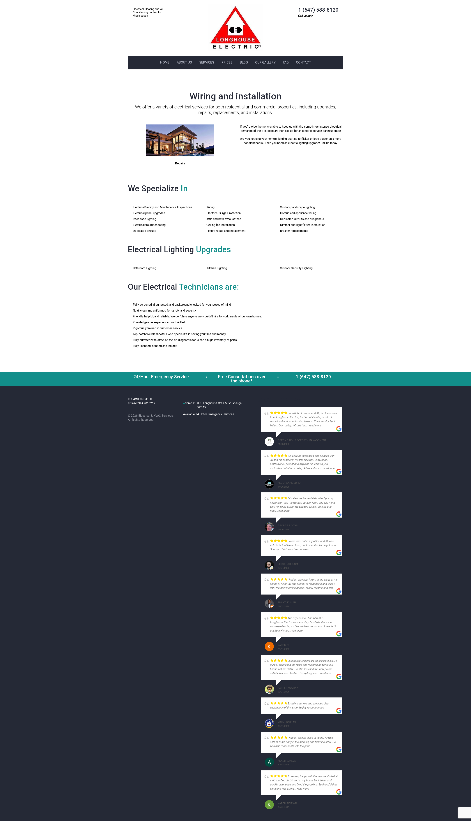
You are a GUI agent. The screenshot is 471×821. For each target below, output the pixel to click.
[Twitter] (138, 429)
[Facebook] (131, 429)
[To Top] (459, 809)
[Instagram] (146, 429)
